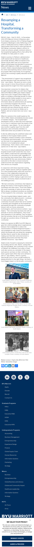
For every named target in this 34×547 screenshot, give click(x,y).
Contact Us (8, 398)
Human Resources (11, 455)
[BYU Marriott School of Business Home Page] (2, 14)
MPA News (13, 15)
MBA (6, 410)
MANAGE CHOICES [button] (17, 538)
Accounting (8, 433)
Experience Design (11, 444)
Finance (7, 448)
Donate (7, 390)
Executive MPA (10, 424)
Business (7, 474)
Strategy (7, 466)
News (5, 7)
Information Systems (11, 458)
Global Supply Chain (11, 451)
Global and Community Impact (15, 485)
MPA (7, 15)
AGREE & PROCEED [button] (17, 544)
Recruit (7, 394)
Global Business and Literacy (14, 482)
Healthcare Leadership (12, 489)
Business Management (12, 437)
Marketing (8, 462)
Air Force (8, 505)
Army (6, 508)
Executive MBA (10, 414)
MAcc (6, 406)
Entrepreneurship (10, 440)
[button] (30, 520)
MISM (7, 417)
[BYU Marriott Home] (9, 3)
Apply (7, 387)
